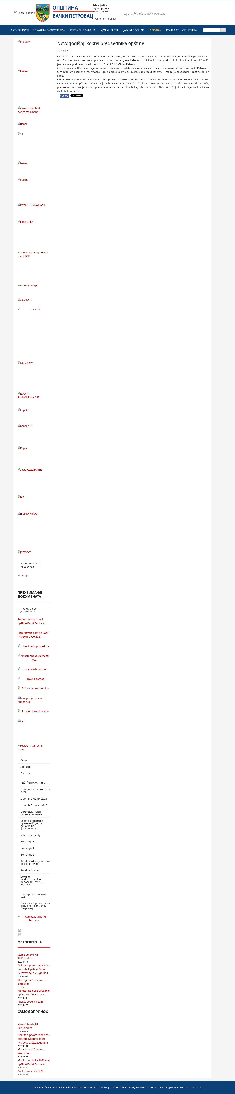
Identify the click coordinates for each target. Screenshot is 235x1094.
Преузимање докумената (28, 610)
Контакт (172, 30)
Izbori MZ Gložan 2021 (33, 805)
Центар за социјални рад (33, 895)
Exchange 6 (27, 854)
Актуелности (20, 30)
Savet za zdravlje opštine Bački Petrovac (35, 862)
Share (64, 95)
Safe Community (30, 835)
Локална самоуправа (49, 30)
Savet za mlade (29, 870)
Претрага (26, 773)
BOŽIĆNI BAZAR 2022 (33, 783)
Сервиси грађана (82, 30)
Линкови (25, 766)
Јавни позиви (133, 30)
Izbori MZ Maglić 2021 (33, 798)
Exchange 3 (27, 841)
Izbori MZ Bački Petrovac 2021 (35, 791)
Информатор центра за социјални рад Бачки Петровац (35, 906)
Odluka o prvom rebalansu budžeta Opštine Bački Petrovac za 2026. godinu (34, 969)
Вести (24, 760)
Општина (189, 30)
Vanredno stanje (30, 565)
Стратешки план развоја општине (31, 813)
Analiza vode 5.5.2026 (30, 1001)
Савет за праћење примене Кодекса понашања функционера (31, 824)
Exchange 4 (27, 848)
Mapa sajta (196, 1087)
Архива (155, 30)
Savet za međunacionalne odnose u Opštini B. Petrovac (32, 880)
